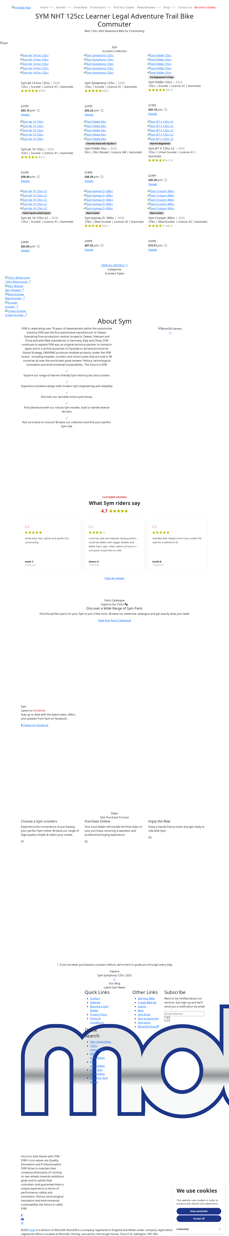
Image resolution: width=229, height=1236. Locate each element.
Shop (166, 7)
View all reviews (115, 578)
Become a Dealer (205, 7)
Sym (32, 1230)
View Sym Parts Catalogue (114, 620)
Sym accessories (148, 1018)
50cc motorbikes (100, 1042)
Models (61, 7)
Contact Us (185, 7)
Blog (141, 1010)
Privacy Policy (98, 1014)
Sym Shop (144, 1014)
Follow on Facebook (35, 725)
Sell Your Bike (146, 998)
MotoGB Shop (147, 1026)
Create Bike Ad (147, 1002)
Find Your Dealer (123, 7)
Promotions (98, 7)
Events (142, 1006)
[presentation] (22, 546)
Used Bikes (81, 7)
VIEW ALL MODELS (113, 265)
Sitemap (95, 1002)
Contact (95, 998)
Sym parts (144, 1022)
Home (44, 7)
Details (25, 115)
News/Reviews (146, 7)
